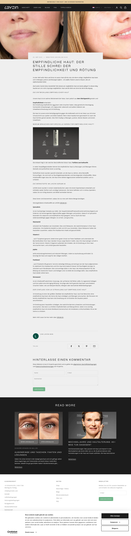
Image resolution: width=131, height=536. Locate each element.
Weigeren (115, 528)
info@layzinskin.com (11, 491)
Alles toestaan (115, 516)
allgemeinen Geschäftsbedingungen (85, 364)
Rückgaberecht (9, 503)
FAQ (55, 7)
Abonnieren (106, 499)
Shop (57, 485)
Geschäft (26, 7)
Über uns (37, 7)
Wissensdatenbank (62, 495)
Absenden (39, 389)
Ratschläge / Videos (62, 489)
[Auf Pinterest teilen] (86, 346)
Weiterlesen (18, 467)
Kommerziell (9, 510)
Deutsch (107, 7)
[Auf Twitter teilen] (79, 346)
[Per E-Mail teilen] (94, 346)
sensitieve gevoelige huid (57, 57)
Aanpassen (114, 522)
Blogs (47, 7)
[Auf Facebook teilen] (71, 346)
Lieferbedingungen (11, 497)
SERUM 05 (63, 203)
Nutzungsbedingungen (12, 500)
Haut (54, 105)
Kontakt (7, 494)
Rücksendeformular (11, 507)
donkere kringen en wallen (26, 448)
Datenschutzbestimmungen (45, 366)
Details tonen (29, 532)
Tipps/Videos (66, 7)
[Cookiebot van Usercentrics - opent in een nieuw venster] (12, 532)
